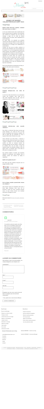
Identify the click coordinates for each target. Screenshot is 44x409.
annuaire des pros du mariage (7, 316)
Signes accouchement (27, 318)
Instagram (4, 337)
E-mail (4, 280)
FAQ (25, 347)
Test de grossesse (26, 316)
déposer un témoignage (6, 318)
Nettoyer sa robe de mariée (7, 313)
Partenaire (34, 347)
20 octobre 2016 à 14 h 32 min (10, 221)
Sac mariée (4, 326)
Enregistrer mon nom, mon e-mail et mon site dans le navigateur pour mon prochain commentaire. (12, 294)
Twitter (3, 341)
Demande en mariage (6, 321)
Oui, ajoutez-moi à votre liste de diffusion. (12, 297)
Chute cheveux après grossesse (29, 320)
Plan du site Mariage (5, 311)
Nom (4, 275)
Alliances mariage (5, 323)
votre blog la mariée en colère (31, 348)
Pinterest (4, 339)
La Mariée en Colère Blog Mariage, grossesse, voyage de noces (22, 5)
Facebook (4, 336)
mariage (39, 347)
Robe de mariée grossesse (28, 315)
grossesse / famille (11, 348)
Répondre (6, 250)
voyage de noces (19, 348)
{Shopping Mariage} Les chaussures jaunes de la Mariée (8, 206)
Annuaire (29, 347)
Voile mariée (4, 325)
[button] (22, 11)
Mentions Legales (19, 347)
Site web (4, 285)
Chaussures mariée (5, 328)
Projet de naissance (27, 311)
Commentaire (6, 264)
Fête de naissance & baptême (29, 313)
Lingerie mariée (5, 320)
